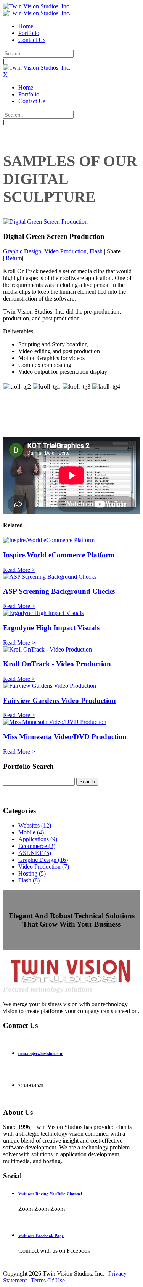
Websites (34, 825)
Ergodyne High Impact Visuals (51, 628)
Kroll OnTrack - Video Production (57, 664)
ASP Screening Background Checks (59, 591)
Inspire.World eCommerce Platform (59, 555)
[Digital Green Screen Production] (45, 221)
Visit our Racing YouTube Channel (50, 1193)
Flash (96, 251)
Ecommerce (36, 846)
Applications (37, 839)
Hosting (32, 873)
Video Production (65, 251)
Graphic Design (22, 251)
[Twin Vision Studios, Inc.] (37, 6)
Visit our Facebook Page (41, 1235)
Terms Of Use (48, 1280)
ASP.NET (34, 853)
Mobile (31, 832)
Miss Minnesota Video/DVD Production (65, 737)
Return (14, 258)
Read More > (19, 570)
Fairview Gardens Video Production (59, 700)
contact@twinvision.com (40, 1053)
